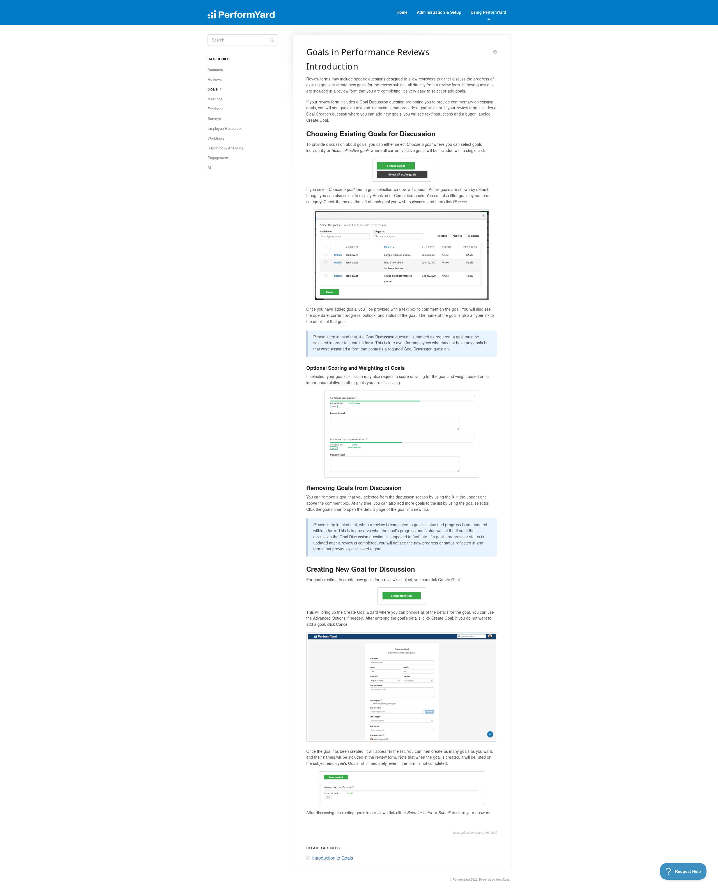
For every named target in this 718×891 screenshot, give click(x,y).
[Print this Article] (495, 52)
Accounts (215, 69)
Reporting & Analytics (225, 148)
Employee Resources (225, 128)
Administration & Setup (439, 12)
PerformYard (461, 879)
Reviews (215, 79)
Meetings (215, 98)
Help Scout (503, 879)
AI (209, 167)
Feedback (216, 108)
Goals (213, 89)
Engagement (218, 157)
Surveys (214, 118)
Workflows (216, 138)
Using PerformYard (488, 12)
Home (402, 12)
